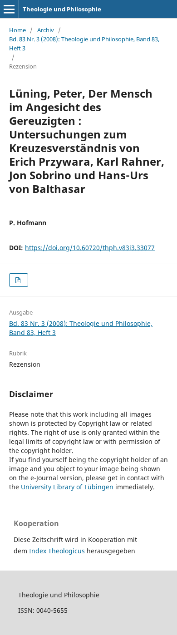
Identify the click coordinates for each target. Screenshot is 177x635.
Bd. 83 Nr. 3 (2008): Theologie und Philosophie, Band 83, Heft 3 (84, 43)
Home (17, 30)
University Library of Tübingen (67, 486)
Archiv (45, 30)
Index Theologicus (58, 550)
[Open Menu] (9, 9)
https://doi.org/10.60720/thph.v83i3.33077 (90, 247)
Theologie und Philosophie (62, 9)
